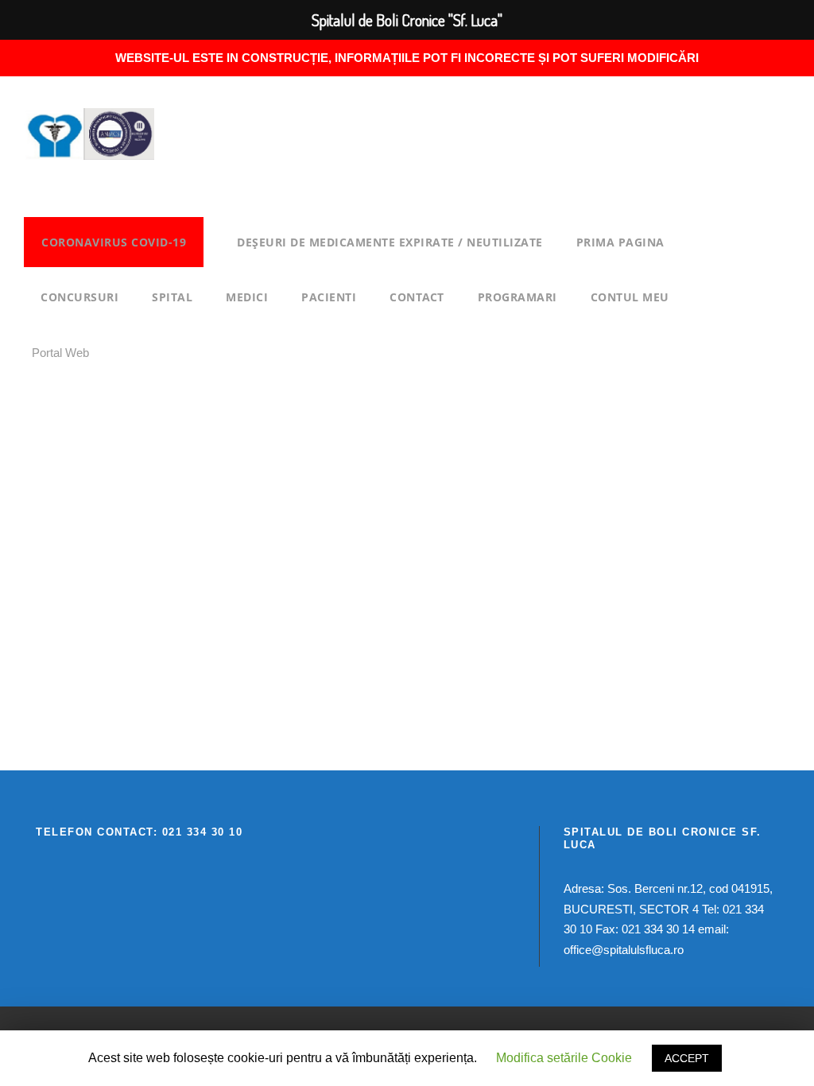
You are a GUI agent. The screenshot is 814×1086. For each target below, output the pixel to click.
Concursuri (79, 296)
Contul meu (630, 296)
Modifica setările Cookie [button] (564, 1058)
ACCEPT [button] (687, 1058)
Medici (247, 296)
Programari (517, 296)
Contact (417, 296)
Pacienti (328, 296)
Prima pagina (620, 242)
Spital (172, 296)
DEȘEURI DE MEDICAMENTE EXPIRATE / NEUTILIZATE (390, 242)
